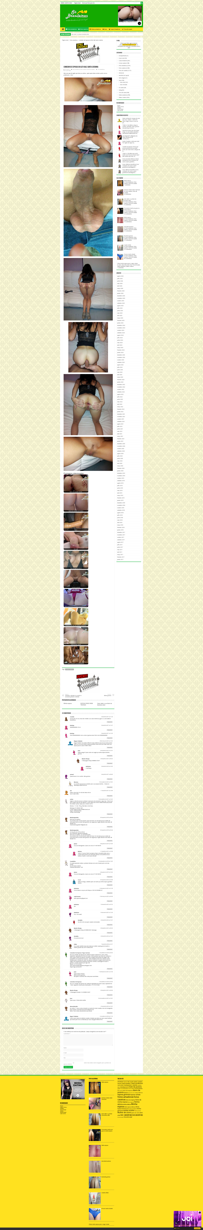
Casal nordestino (137, 1083)
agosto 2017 (120, 542)
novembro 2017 (121, 535)
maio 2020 (119, 461)
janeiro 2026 (120, 293)
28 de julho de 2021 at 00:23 (106, 758)
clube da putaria (135, 1087)
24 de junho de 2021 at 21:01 (106, 750)
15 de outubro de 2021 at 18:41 (106, 782)
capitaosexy (77, 896)
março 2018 (120, 525)
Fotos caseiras (84, 29)
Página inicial (77, 3)
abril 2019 (119, 493)
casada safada (133, 1081)
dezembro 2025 (121, 295)
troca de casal (128, 1117)
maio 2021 (119, 431)
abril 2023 (119, 374)
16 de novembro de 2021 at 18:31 (105, 998)
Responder (109, 721)
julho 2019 (120, 485)
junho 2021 (120, 429)
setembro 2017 (121, 539)
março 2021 (120, 436)
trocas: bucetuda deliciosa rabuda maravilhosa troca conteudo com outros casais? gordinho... (130, 160)
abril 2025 (119, 315)
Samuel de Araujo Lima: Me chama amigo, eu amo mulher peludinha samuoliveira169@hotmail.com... (130, 132)
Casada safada (74, 34)
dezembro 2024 (121, 325)
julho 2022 (120, 396)
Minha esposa (68, 703)
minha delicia (127, 1104)
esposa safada (135, 1095)
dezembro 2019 (121, 473)
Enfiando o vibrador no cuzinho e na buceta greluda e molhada (73, 695)
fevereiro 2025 (120, 320)
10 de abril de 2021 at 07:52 (107, 904)
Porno (118, 105)
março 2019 (120, 495)
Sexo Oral (122, 84)
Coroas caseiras (122, 63)
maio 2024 (119, 342)
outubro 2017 (120, 537)
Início (63, 29)
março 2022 (120, 406)
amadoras (120, 1081)
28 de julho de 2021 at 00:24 (106, 928)
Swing (120, 90)
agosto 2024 (120, 335)
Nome (65, 1047)
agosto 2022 (120, 394)
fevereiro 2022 (120, 409)
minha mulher (129, 1110)
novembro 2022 (121, 387)
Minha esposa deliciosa (129, 1107)
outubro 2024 (120, 330)
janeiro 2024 (120, 352)
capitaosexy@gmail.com (82, 898)
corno (119, 1088)
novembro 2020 (121, 446)
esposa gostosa (124, 1094)
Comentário (67, 1033)
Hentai (120, 73)
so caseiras (126, 1115)
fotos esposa (131, 1102)
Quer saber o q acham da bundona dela (104, 704)
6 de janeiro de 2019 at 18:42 (106, 872)
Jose (71, 998)
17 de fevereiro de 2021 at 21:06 (106, 971)
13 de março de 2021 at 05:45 (106, 896)
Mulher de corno (124, 1112)
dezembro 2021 (121, 414)
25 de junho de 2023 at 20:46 (106, 879)
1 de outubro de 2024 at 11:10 (106, 1016)
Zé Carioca (67, 69)
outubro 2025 (120, 300)
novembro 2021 (121, 416)
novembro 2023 (121, 357)
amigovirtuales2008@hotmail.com (82, 809)
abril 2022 (119, 404)
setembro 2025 (121, 303)
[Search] (142, 3)
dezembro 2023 (121, 355)
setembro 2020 (121, 451)
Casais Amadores (115, 29)
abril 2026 (119, 286)
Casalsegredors (128, 1085)
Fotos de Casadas (91, 69)
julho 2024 (120, 337)
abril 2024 (119, 345)
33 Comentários (101, 69)
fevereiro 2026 (120, 291)
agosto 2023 (120, 364)
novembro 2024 (121, 327)
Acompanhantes (123, 55)
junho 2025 (120, 310)
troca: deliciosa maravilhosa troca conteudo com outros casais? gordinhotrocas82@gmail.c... (130, 171)
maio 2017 (119, 549)
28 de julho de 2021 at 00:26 (106, 990)
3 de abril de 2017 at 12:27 (107, 725)
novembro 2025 (121, 298)
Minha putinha (138, 1110)
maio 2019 (119, 490)
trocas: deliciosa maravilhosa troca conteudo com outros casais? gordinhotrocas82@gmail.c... (130, 166)
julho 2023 (120, 367)
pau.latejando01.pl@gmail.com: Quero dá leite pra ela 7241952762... (130, 137)
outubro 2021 (120, 419)
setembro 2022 (121, 392)
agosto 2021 (120, 424)
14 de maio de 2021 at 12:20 (106, 912)
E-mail (65, 1052)
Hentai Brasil (63, 1112)
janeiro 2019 (120, 500)
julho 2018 (120, 515)
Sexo (105, 29)
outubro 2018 (120, 507)
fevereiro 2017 (120, 557)
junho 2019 (120, 488)
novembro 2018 (121, 505)
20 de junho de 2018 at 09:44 (106, 830)
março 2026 (120, 288)
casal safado (120, 1085)
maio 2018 (119, 520)
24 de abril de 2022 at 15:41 (107, 936)
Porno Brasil (120, 109)
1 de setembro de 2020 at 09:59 (106, 981)
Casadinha (73, 861)
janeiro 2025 (120, 323)
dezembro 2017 (121, 532)
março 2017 (120, 554)
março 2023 (120, 377)
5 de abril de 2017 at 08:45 (107, 774)
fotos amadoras (125, 1097)
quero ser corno (135, 1112)
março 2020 (120, 465)
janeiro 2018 (120, 530)
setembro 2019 (121, 480)
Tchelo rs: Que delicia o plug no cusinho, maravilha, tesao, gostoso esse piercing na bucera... (130, 126)
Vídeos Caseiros (122, 97)
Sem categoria (122, 78)
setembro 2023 (121, 362)
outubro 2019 (120, 478)
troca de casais (120, 1117)
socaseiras (137, 1115)
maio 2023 (119, 372)
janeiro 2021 (120, 441)
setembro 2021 (121, 421)
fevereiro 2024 (120, 350)
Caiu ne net (121, 58)
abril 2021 (119, 433)
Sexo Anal (122, 82)
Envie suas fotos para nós (88, 3)
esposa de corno (131, 1092)
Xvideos (119, 108)
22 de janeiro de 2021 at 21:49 (106, 888)
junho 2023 (120, 369)
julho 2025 (120, 308)
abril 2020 (119, 463)
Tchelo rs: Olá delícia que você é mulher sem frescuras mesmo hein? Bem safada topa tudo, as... (130, 155)
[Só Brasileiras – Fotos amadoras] (75, 15)
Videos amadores (96, 29)
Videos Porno (120, 106)
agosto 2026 (120, 276)
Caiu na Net (126, 1081)
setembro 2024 (121, 332)
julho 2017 (120, 544)
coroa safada (122, 1090)
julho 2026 (120, 278)
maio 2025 (119, 313)
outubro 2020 (120, 448)
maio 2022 (119, 401)
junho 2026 (120, 281)
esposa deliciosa (139, 1092)
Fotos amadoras (72, 29)
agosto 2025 (120, 305)
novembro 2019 (121, 475)
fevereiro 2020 (120, 468)
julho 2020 (120, 456)
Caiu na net (120, 110)
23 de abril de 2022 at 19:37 (107, 1006)
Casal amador (126, 1083)
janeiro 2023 (120, 382)
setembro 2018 (121, 510)
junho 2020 (120, 458)
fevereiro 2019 (120, 498)
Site (64, 1057)
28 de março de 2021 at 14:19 (106, 741)
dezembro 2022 (121, 384)
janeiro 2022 (120, 411)
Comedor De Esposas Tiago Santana (80, 953)
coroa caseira (131, 1088)
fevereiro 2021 (120, 438)
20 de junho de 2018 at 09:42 (106, 817)
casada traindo (69, 669)
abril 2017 (119, 552)
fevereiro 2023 (120, 379)
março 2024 (120, 347)
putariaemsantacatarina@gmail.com (85, 1009)
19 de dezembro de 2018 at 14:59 (105, 861)
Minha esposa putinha (131, 1108)
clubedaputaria (124, 1087)
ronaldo (72, 716)
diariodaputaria (129, 1090)
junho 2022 (120, 399)
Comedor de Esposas (76, 981)
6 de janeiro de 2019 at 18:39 (106, 843)
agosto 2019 (120, 483)
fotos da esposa (130, 1100)
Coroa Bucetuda (124, 1088)
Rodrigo (72, 725)
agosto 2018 (120, 512)
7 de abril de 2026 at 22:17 (107, 944)
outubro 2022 (120, 389)
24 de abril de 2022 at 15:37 (107, 920)
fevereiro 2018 (120, 527)
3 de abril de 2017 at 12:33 (107, 733)
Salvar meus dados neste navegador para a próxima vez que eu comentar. (87, 1063)
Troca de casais (128, 29)
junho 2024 (120, 340)
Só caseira (121, 87)
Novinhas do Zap (123, 75)
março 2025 (120, 318)
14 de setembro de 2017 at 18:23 (105, 799)
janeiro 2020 (120, 470)
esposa (126, 1092)
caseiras (135, 1085)
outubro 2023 (120, 360)
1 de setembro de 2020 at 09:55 (106, 952)
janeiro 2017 (120, 559)
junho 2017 (120, 547)
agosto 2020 (120, 453)
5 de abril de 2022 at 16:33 (107, 766)
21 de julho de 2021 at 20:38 (106, 851)
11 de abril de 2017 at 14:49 (107, 790)
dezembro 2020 (121, 443)
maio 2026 (119, 283)
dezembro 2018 (121, 502)
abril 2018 (119, 522)
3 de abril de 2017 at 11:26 (107, 716)
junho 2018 (120, 517)
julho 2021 (120, 426)
